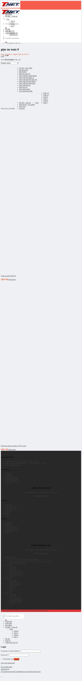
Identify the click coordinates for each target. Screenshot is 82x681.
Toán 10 (46, 93)
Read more (12, 279)
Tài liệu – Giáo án (11, 16)
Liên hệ (7, 31)
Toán (7, 19)
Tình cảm (22, 106)
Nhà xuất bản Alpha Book (28, 76)
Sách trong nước (10, 507)
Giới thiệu (8, 12)
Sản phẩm (8, 14)
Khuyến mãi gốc (24, 74)
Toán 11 (46, 95)
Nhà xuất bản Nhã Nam (27, 83)
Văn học (22, 108)
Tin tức (7, 29)
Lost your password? (8, 663)
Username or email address (10, 651)
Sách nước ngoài (10, 509)
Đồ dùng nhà (23, 70)
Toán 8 (13, 24)
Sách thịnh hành (24, 89)
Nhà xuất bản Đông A (26, 78)
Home (2, 54)
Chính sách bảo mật (11, 479)
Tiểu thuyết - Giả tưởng (27, 105)
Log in (16, 659)
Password (5, 655)
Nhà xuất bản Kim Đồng (27, 81)
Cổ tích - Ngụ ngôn (25, 68)
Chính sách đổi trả (11, 477)
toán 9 (12, 26)
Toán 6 (13, 21)
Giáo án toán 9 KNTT (8, 276)
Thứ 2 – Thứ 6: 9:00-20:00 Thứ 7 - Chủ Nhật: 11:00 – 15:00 (29, 561)
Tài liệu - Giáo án (25, 103)
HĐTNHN (22, 72)
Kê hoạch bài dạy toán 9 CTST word (13, 446)
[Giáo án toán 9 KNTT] (17, 272)
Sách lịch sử (23, 87)
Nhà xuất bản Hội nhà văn (28, 79)
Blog (6, 512)
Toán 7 (13, 23)
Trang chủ (8, 10)
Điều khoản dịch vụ (11, 481)
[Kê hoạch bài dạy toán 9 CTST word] (17, 442)
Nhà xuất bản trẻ (24, 85)
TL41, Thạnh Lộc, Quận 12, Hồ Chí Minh (23, 559)
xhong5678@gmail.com (17, 563)
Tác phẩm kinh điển (25, 91)
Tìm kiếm (8, 474)
